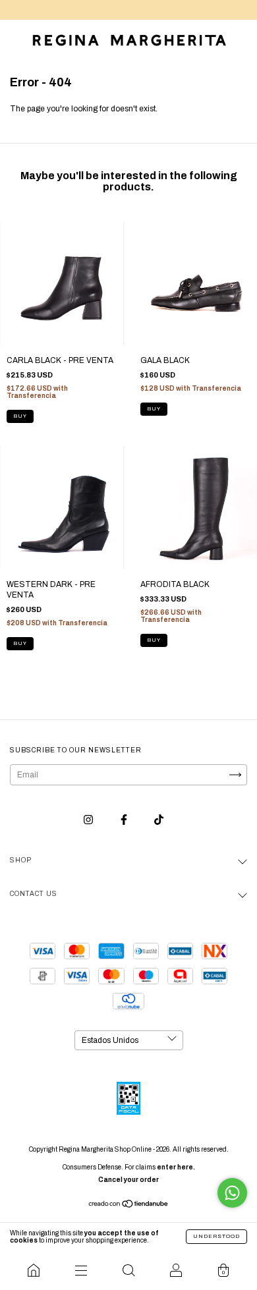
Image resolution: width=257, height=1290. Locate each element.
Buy (20, 416)
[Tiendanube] (129, 1205)
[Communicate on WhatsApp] (232, 1193)
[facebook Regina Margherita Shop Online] (125, 820)
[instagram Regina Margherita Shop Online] (89, 820)
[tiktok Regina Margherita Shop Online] (159, 820)
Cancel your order (128, 1179)
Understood (216, 1236)
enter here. (176, 1167)
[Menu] (81, 1270)
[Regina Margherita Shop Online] (33, 1270)
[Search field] (128, 1270)
